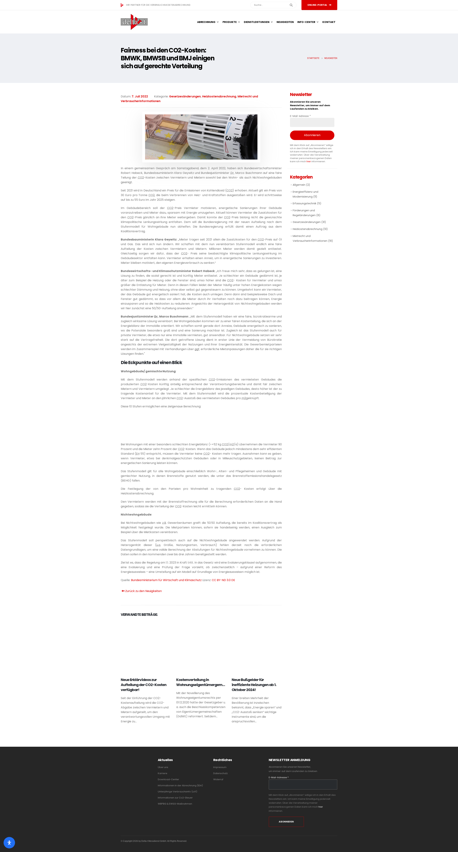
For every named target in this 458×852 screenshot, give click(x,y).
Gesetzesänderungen (185, 96)
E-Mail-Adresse (300, 116)
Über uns (163, 767)
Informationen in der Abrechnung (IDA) (180, 785)
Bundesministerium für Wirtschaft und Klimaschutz (166, 580)
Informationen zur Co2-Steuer (175, 797)
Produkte (230, 22)
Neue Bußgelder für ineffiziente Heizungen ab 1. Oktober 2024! (254, 684)
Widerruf (218, 779)
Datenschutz (220, 773)
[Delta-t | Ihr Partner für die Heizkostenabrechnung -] (134, 22)
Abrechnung (206, 22)
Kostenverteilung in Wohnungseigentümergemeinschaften (209, 682)
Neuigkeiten (285, 22)
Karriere (162, 773)
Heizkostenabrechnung (219, 96)
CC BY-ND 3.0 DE (223, 580)
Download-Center (168, 779)
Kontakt (328, 22)
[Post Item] (146, 647)
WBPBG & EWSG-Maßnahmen (175, 803)
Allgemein (299, 185)
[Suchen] (291, 5)
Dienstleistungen (256, 22)
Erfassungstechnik (304, 203)
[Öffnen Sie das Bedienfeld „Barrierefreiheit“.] (9, 842)
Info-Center (306, 22)
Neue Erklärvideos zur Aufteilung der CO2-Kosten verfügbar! (143, 684)
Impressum (219, 767)
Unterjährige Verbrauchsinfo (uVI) (177, 791)
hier (308, 161)
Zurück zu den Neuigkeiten (143, 591)
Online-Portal (317, 4)
